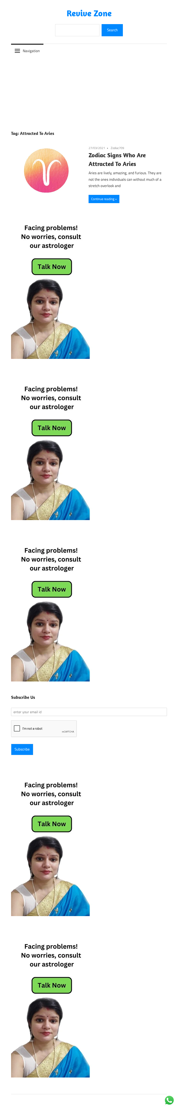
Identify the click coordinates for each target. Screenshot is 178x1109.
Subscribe (22, 749)
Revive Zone (89, 13)
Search (112, 30)
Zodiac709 (117, 148)
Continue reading (102, 198)
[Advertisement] (89, 90)
